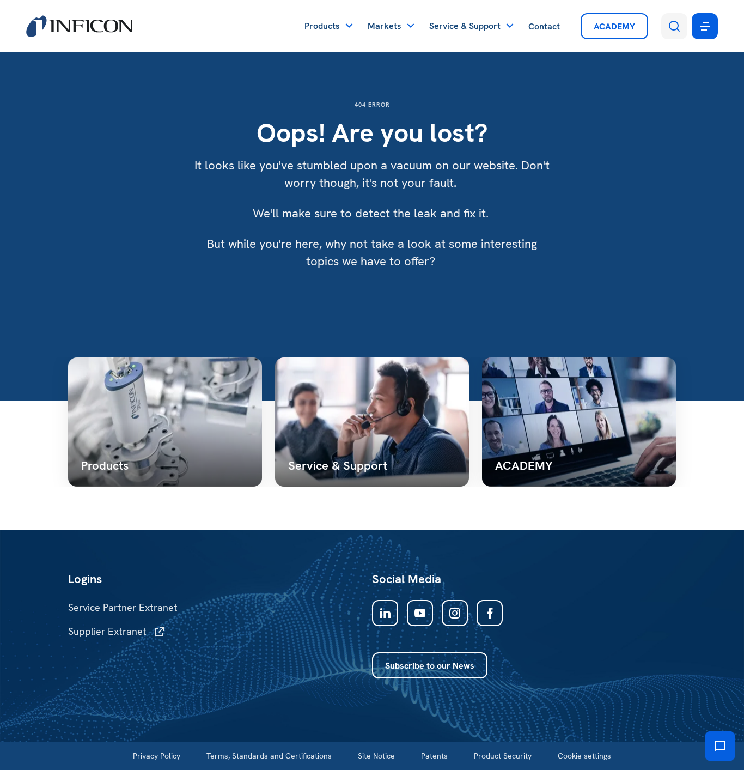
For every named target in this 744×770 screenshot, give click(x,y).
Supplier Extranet (107, 631)
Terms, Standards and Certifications (269, 756)
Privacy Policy (156, 756)
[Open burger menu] (705, 26)
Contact (544, 26)
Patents (434, 756)
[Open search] (674, 26)
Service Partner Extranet (123, 607)
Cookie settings (584, 756)
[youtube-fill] (420, 613)
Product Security (503, 756)
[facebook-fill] (490, 613)
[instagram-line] (455, 613)
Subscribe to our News (429, 665)
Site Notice (376, 756)
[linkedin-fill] (385, 613)
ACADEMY (614, 26)
